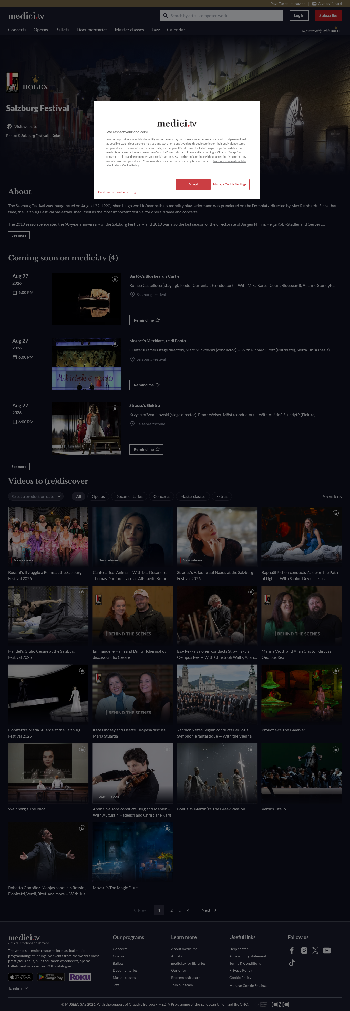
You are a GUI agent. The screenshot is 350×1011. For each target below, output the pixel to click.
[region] (177, 150)
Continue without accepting (117, 192)
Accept (193, 184)
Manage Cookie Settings (230, 184)
